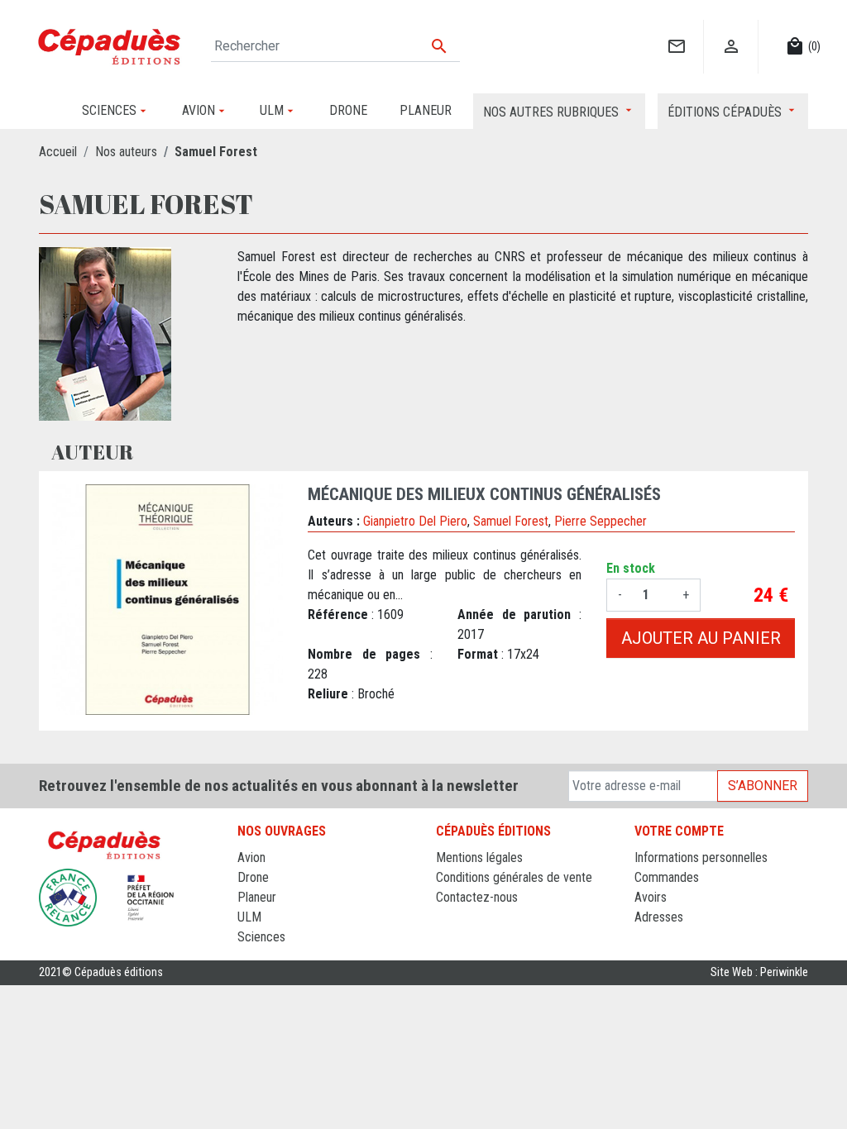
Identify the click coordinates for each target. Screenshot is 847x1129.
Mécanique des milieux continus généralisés (484, 494)
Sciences (261, 937)
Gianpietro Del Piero (415, 521)
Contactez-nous (477, 897)
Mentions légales (479, 857)
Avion (251, 857)
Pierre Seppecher (600, 521)
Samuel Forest (510, 521)
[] (676, 29)
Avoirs (650, 897)
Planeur (256, 897)
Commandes (666, 877)
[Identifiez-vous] (731, 29)
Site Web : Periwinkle (759, 972)
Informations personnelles (701, 857)
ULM (249, 917)
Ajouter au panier (701, 638)
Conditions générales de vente (514, 877)
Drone (253, 877)
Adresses (658, 917)
